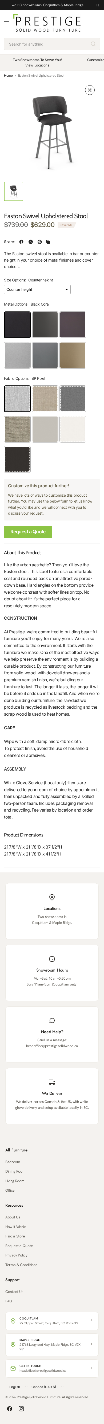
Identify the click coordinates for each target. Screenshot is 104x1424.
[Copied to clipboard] (48, 241)
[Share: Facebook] (21, 241)
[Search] (93, 44)
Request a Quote (28, 531)
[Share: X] (30, 241)
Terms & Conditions (21, 1264)
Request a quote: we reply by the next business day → (47, 5)
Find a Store (15, 1236)
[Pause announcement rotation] (97, 5)
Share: (9, 242)
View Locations (37, 65)
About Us (12, 1217)
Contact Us (14, 1291)
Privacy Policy (16, 1255)
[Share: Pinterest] (39, 241)
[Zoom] (90, 90)
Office (10, 1190)
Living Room (14, 1180)
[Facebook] (9, 1408)
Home (8, 75)
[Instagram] (21, 1408)
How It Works (15, 1226)
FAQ (8, 1301)
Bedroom (12, 1161)
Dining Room (15, 1171)
